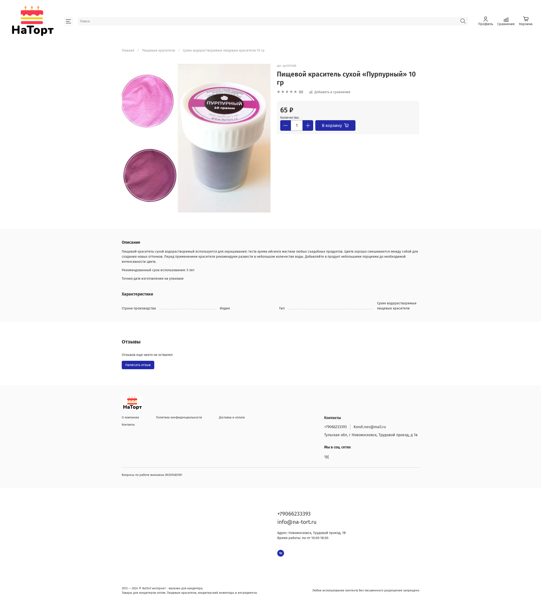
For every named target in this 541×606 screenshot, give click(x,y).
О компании (130, 417)
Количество (289, 118)
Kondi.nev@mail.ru (370, 427)
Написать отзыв (138, 365)
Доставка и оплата (232, 417)
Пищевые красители (158, 50)
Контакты (128, 424)
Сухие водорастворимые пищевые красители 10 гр (224, 50)
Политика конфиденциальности (179, 417)
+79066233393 (335, 427)
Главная (128, 50)
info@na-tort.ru (297, 522)
